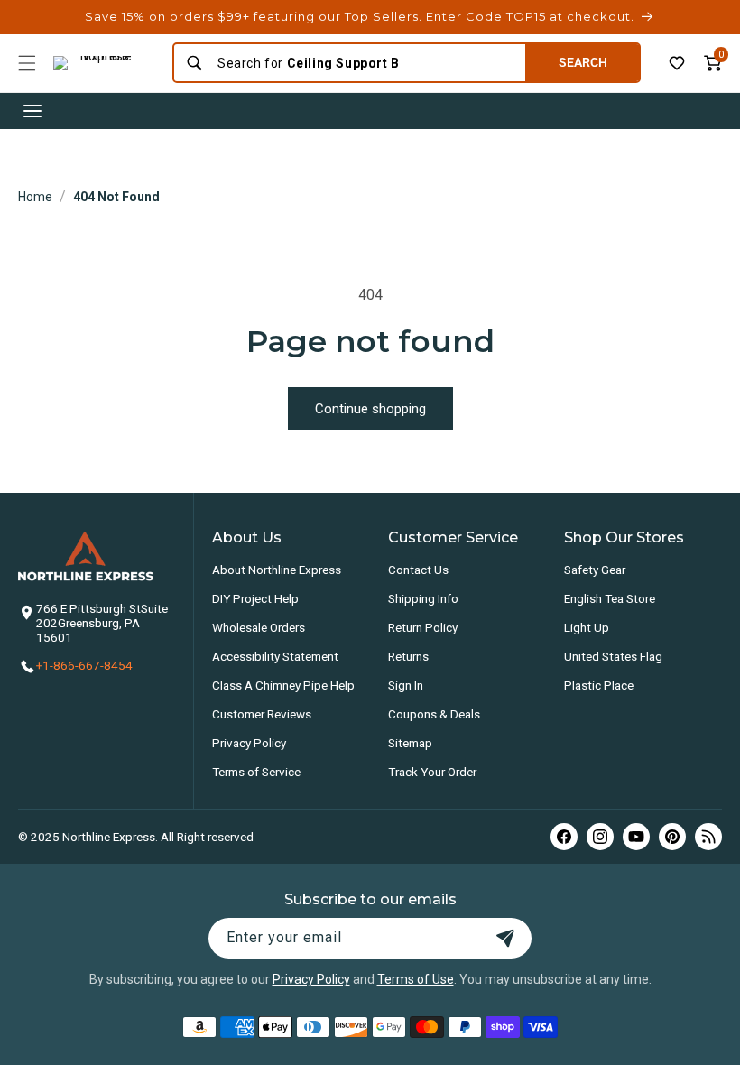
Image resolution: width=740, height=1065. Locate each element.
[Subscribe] (505, 938)
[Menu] (27, 63)
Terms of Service (256, 771)
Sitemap (410, 743)
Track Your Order (432, 771)
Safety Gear (594, 569)
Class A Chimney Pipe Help (283, 685)
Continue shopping (370, 409)
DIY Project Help (255, 598)
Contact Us (418, 569)
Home (35, 197)
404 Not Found (116, 197)
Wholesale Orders (258, 627)
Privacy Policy (249, 743)
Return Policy (423, 627)
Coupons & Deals (434, 714)
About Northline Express (276, 569)
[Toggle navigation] (32, 111)
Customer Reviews (261, 714)
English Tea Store (609, 598)
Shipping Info (423, 598)
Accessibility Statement (275, 656)
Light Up (586, 627)
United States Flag (613, 656)
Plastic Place (599, 685)
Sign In (405, 685)
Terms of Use (415, 979)
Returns (408, 656)
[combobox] (365, 63)
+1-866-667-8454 (84, 665)
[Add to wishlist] (677, 63)
